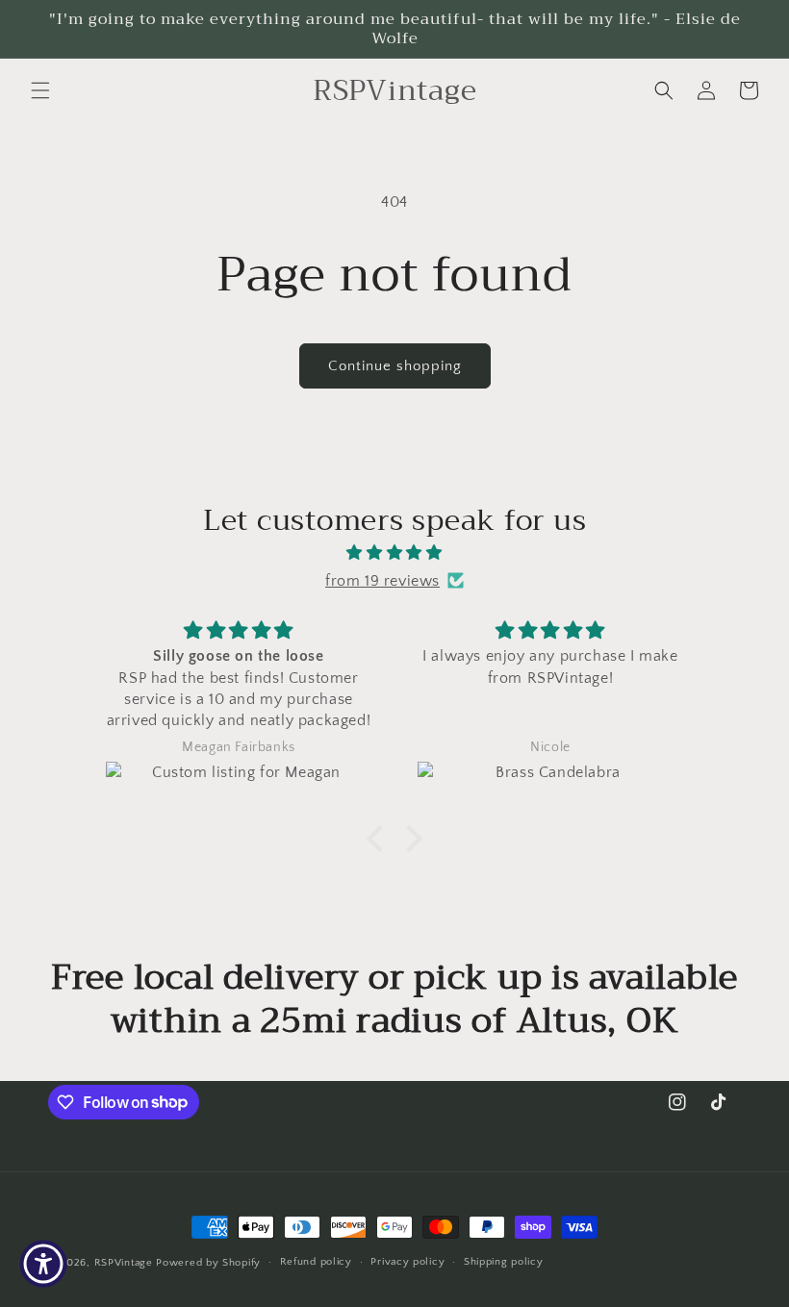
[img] (394, 553)
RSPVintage (123, 1263)
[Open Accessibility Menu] (43, 1264)
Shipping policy (504, 1262)
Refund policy (316, 1262)
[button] (40, 90)
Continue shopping (395, 366)
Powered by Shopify (208, 1263)
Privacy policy (407, 1262)
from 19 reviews (382, 581)
